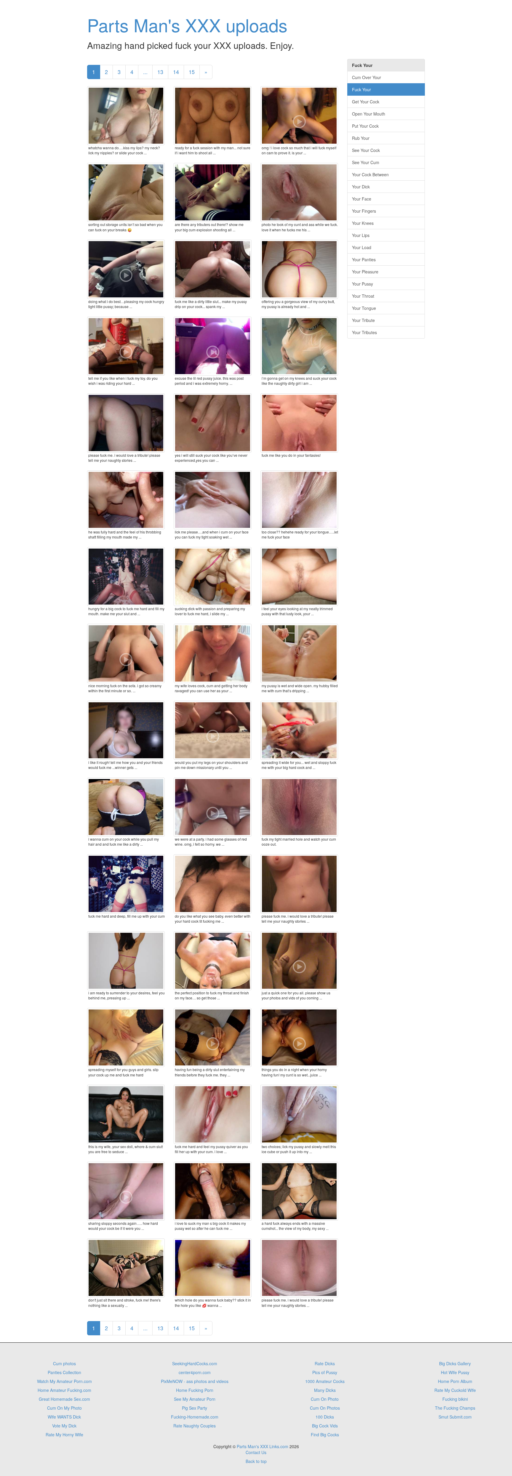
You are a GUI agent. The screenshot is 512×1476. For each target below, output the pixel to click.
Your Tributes (364, 332)
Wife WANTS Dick (64, 1417)
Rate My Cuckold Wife (455, 1390)
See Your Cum (365, 162)
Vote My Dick (64, 1426)
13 (160, 72)
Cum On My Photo (64, 1408)
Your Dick (361, 187)
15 (192, 72)
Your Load (361, 247)
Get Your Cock (365, 102)
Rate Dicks (325, 1363)
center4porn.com (195, 1372)
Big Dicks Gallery (455, 1363)
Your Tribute (363, 320)
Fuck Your (361, 89)
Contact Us (256, 1452)
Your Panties (364, 259)
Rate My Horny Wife (64, 1434)
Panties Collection (64, 1372)
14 (176, 72)
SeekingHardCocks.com (194, 1363)
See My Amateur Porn (194, 1399)
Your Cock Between (370, 174)
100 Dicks (325, 1417)
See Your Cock (366, 150)
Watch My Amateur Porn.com (64, 1381)
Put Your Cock (365, 126)
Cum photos (64, 1363)
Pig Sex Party (194, 1408)
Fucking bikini (455, 1399)
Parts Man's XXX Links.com (262, 1446)
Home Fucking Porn (194, 1390)
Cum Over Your (366, 77)
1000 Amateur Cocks (325, 1381)
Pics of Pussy (324, 1372)
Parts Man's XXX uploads (187, 24)
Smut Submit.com (455, 1417)
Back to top (256, 1461)
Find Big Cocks (325, 1434)
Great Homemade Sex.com (64, 1399)
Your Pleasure (365, 272)
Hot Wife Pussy (455, 1372)
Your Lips (360, 235)
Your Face (361, 199)
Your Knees (363, 223)
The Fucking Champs (455, 1408)
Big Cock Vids (325, 1426)
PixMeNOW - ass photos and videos (194, 1381)
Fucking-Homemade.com (194, 1417)
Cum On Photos (325, 1408)
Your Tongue (364, 308)
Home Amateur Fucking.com (64, 1390)
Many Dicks (325, 1390)
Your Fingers (364, 211)
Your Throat (363, 296)
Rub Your (360, 138)
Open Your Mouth (368, 114)
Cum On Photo (325, 1399)
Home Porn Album (455, 1381)
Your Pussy (362, 284)
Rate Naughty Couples (194, 1426)
